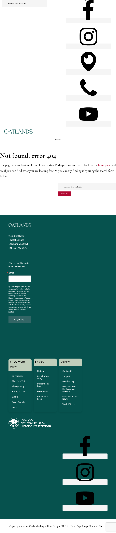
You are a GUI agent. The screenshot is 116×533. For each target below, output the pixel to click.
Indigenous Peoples (42, 397)
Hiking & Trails (19, 391)
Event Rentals (18, 402)
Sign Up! (20, 319)
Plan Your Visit (18, 381)
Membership (68, 381)
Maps (14, 407)
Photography (18, 386)
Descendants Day (43, 384)
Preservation (43, 391)
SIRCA (64, 526)
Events (15, 396)
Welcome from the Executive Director (69, 389)
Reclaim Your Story (43, 377)
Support (66, 376)
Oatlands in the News (69, 397)
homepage (104, 165)
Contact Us (67, 371)
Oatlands (18, 131)
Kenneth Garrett (98, 526)
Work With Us (68, 404)
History (40, 371)
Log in (43, 526)
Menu (58, 140)
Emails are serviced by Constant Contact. (19, 309)
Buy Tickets (17, 376)
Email (11, 273)
